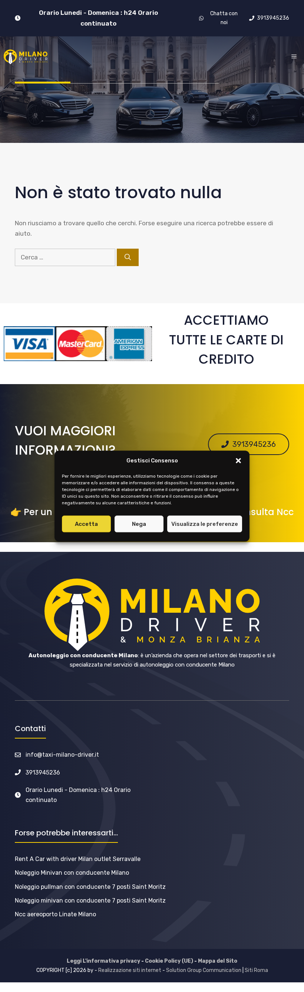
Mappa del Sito (217, 961)
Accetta (86, 524)
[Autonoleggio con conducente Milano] (25, 57)
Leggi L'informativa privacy (103, 961)
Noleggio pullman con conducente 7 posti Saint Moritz (90, 886)
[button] (238, 461)
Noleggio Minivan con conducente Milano (72, 872)
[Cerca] (128, 257)
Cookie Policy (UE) (169, 961)
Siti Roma (256, 970)
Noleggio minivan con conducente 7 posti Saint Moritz (90, 900)
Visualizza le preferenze (204, 524)
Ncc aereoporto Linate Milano (55, 914)
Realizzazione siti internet (129, 970)
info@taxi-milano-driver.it (62, 754)
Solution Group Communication (203, 970)
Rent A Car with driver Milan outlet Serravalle (78, 858)
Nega (139, 524)
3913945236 (43, 772)
